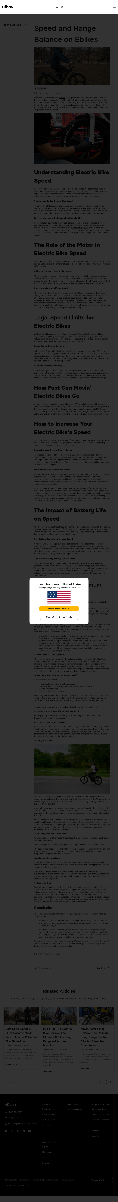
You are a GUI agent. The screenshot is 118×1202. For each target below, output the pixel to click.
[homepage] (7, 6)
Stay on (59, 617)
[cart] (61, 6)
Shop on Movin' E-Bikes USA (59, 609)
